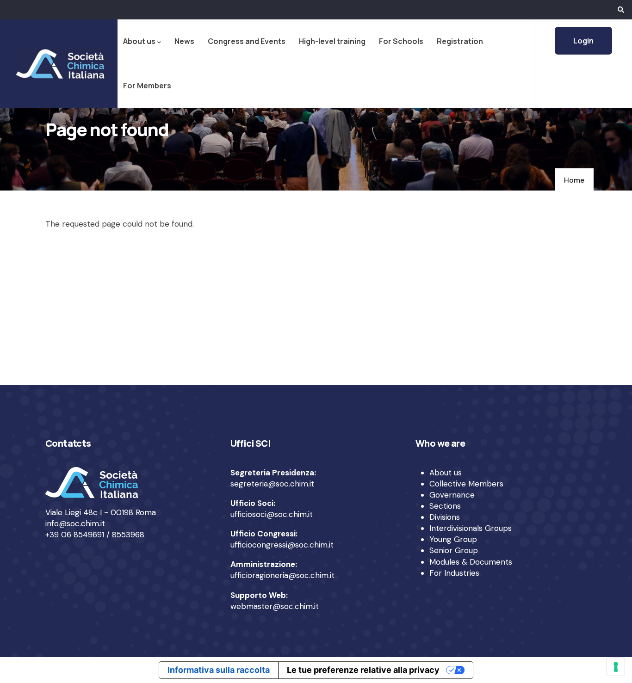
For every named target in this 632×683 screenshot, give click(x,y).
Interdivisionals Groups (470, 528)
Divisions (444, 517)
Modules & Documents (470, 562)
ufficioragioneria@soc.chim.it (282, 575)
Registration (460, 41)
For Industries (454, 573)
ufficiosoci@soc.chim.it (271, 514)
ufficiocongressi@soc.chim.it (282, 545)
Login (583, 41)
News (184, 41)
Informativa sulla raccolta (218, 670)
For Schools (401, 41)
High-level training (332, 41)
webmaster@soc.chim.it (274, 606)
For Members (147, 85)
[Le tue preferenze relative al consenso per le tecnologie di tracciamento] (616, 667)
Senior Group (453, 550)
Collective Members (466, 484)
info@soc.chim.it (75, 523)
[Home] (58, 63)
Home (574, 180)
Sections (445, 506)
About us (139, 41)
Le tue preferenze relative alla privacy (363, 670)
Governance (452, 495)
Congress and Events (246, 41)
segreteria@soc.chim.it (272, 484)
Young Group (453, 539)
